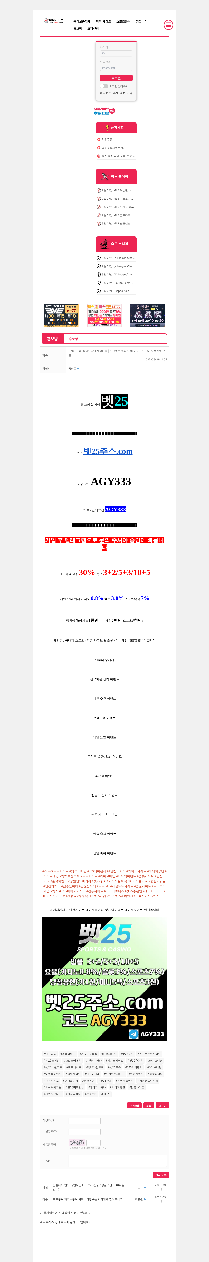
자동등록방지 (51, 1144)
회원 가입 (126, 93)
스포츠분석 (123, 21)
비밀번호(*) (50, 1131)
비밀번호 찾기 (109, 93)
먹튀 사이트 (103, 21)
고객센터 (93, 28)
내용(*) (47, 1160)
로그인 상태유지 (118, 86)
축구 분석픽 (119, 244)
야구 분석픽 (119, 176)
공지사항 (117, 127)
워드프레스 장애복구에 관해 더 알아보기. (66, 1222)
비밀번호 (105, 61)
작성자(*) (48, 1120)
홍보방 (77, 28)
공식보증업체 (82, 21)
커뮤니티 (141, 21)
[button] (72, 368)
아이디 (104, 47)
